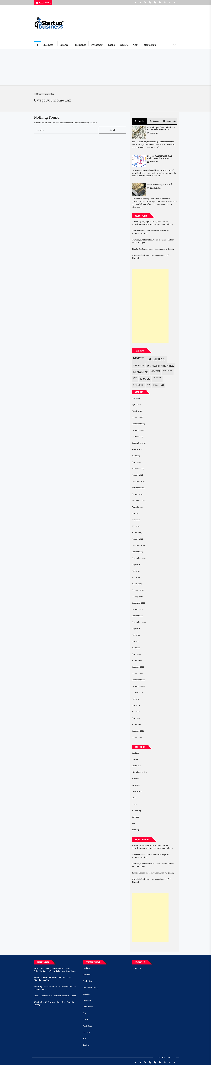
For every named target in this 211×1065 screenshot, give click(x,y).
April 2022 (136, 654)
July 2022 (136, 635)
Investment (97, 44)
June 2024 (136, 520)
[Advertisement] (105, 67)
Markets (124, 44)
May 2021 (136, 712)
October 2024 (137, 494)
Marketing (157, 377)
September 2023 (139, 558)
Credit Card (138, 365)
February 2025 (138, 469)
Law (135, 378)
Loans (111, 44)
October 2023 (137, 552)
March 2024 (137, 533)
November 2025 (138, 430)
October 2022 (137, 616)
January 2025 (137, 475)
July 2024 (136, 513)
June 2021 (136, 705)
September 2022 (139, 622)
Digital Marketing (160, 365)
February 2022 (138, 667)
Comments (171, 121)
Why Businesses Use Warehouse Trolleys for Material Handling (150, 232)
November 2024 (138, 488)
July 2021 (135, 699)
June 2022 (136, 641)
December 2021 (138, 680)
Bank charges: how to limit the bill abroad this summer (161, 128)
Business (48, 44)
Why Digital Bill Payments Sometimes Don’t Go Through (152, 256)
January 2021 (137, 737)
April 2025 (136, 462)
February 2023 (138, 590)
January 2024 (137, 539)
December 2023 (138, 545)
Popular (140, 121)
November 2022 (138, 609)
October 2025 (137, 437)
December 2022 (138, 603)
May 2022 (136, 648)
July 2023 (136, 571)
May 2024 (136, 526)
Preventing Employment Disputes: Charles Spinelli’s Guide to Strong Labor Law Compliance (152, 222)
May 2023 (136, 577)
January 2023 (137, 596)
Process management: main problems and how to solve (159, 157)
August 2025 (137, 449)
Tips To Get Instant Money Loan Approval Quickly (153, 249)
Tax (135, 44)
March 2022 (137, 660)
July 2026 (136, 398)
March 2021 (136, 724)
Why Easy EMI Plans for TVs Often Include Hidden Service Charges (153, 241)
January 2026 (137, 417)
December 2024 (138, 481)
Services (138, 385)
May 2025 (136, 456)
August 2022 (137, 628)
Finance (64, 44)
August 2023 (137, 564)
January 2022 (137, 673)
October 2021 (137, 692)
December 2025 (138, 424)
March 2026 (137, 411)
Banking (138, 358)
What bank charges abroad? (159, 184)
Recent (156, 121)
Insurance (80, 44)
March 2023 (137, 584)
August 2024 (137, 507)
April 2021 (136, 718)
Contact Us (150, 44)
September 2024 (139, 501)
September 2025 (139, 443)
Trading (158, 385)
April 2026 (136, 405)
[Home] (37, 45)
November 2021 (138, 686)
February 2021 (138, 731)
